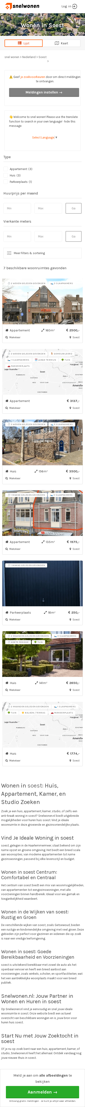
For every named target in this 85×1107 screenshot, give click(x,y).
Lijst (25, 43)
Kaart (63, 43)
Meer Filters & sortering (29, 253)
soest (34, 785)
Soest (42, 57)
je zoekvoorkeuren (32, 77)
